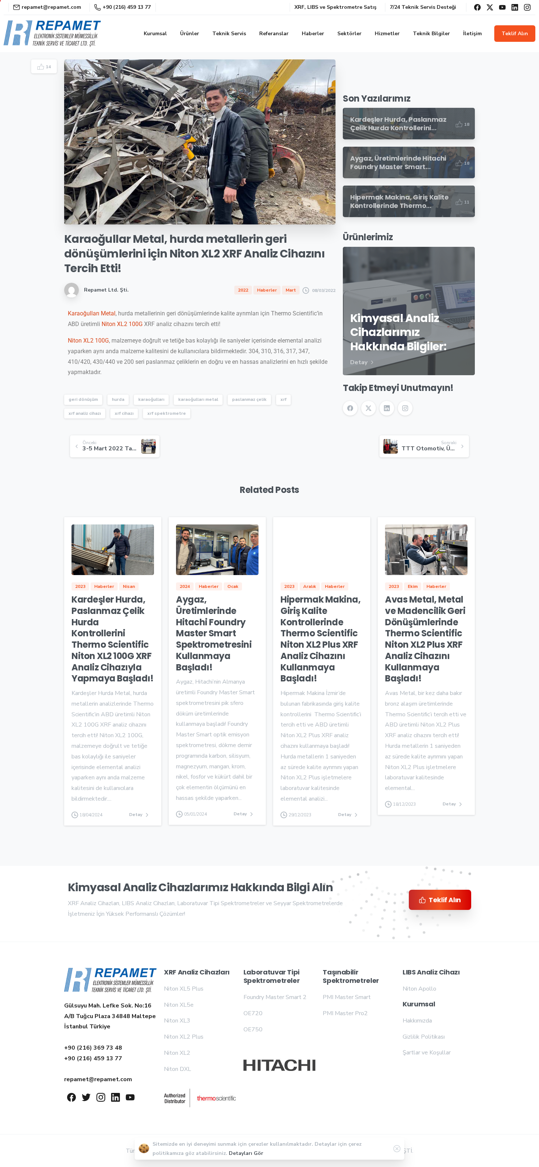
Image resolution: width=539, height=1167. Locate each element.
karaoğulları (151, 399)
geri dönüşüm (83, 399)
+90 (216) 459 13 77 (127, 7)
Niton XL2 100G (122, 324)
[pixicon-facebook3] (71, 1097)
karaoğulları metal (198, 399)
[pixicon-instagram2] (101, 1097)
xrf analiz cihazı (85, 413)
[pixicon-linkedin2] (115, 1097)
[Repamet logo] (110, 980)
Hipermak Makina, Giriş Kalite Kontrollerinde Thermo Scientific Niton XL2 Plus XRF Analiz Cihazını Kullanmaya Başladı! (320, 638)
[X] (490, 7)
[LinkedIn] (514, 7)
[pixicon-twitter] (86, 1097)
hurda (118, 399)
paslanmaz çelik (249, 399)
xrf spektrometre (166, 413)
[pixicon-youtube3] (130, 1097)
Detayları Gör (246, 1153)
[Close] (397, 1148)
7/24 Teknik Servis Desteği (423, 7)
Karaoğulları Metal (91, 313)
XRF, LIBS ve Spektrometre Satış (335, 7)
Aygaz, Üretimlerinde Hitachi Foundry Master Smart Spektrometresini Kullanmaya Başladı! (214, 633)
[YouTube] (502, 7)
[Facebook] (477, 7)
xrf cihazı (124, 413)
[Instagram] (527, 7)
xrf (283, 399)
